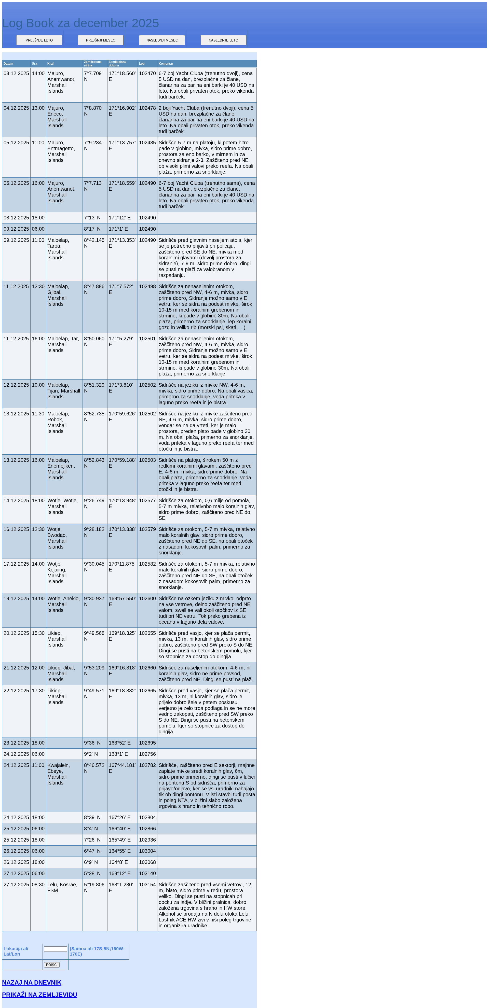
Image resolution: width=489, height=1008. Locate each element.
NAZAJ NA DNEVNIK (31, 982)
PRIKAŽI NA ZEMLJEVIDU (39, 994)
